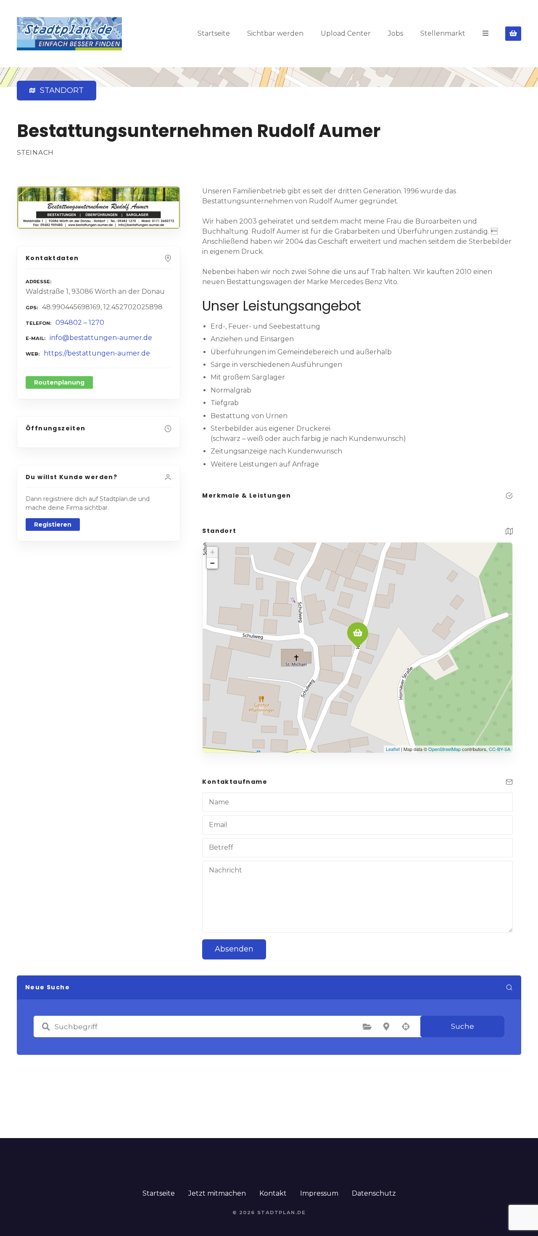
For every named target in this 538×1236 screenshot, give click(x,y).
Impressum (319, 1193)
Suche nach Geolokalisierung (405, 1027)
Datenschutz (374, 1193)
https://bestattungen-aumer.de (97, 353)
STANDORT (60, 90)
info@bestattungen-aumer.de (101, 338)
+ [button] (212, 552)
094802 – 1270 (79, 323)
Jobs (395, 33)
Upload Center (346, 33)
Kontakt (273, 1193)
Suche (462, 1026)
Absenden (234, 949)
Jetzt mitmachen (217, 1193)
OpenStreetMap (444, 749)
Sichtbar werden (275, 33)
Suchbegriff (45, 1027)
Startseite (214, 33)
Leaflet (393, 749)
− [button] (212, 563)
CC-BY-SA (499, 749)
